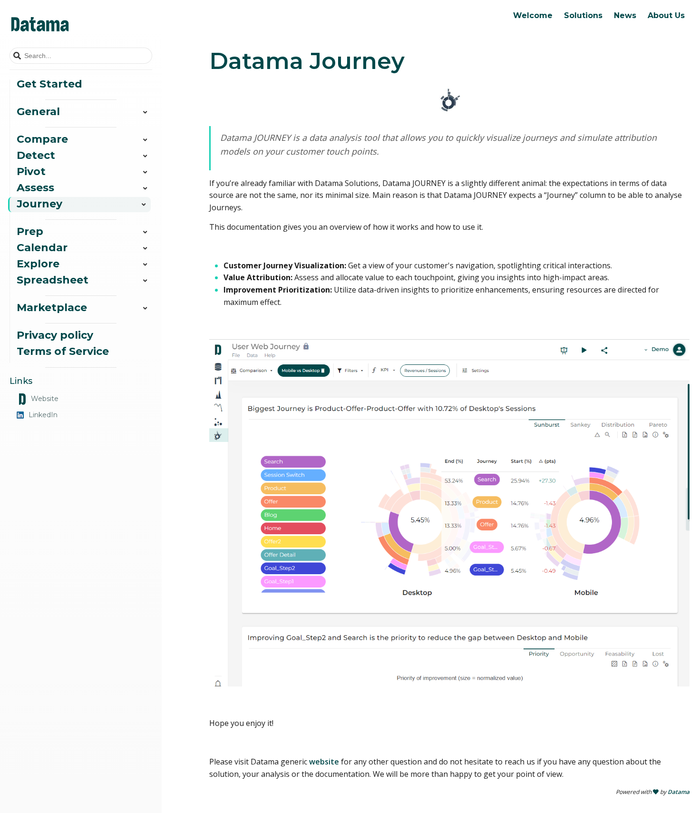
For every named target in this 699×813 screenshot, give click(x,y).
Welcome (533, 15)
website (324, 761)
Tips (563, 36)
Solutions (583, 15)
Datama (678, 792)
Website (44, 398)
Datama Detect (547, 36)
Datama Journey (550, 82)
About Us (666, 15)
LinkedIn (43, 415)
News (625, 15)
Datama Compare (552, 21)
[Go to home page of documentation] (80, 24)
